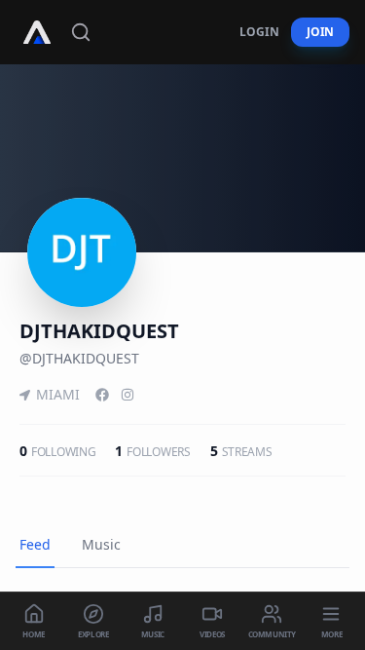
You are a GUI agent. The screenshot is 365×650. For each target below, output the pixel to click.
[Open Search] (80, 32)
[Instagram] (127, 394)
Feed (35, 544)
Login (259, 31)
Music (101, 544)
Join (320, 31)
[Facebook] (102, 394)
